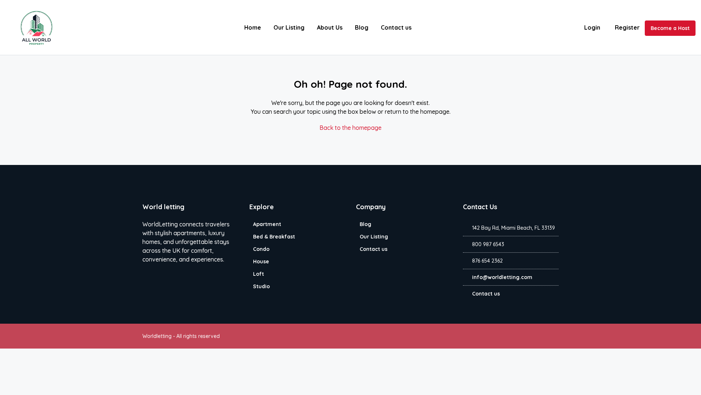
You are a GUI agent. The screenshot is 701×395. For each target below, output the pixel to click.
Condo (261, 249)
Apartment (267, 224)
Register (627, 27)
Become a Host (670, 28)
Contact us (396, 27)
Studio (261, 286)
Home (252, 27)
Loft (258, 274)
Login (592, 27)
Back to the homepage (350, 127)
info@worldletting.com (502, 277)
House (261, 261)
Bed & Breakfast (274, 236)
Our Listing (288, 27)
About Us (329, 27)
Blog (361, 27)
